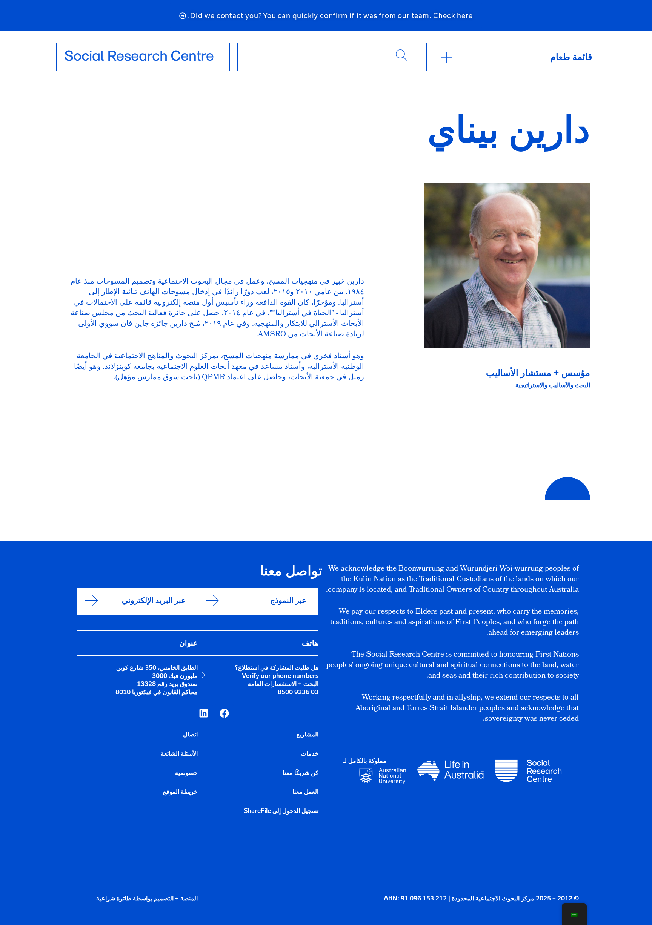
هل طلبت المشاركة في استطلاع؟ (276, 667)
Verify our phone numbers (280, 675)
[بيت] (139, 55)
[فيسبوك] (224, 713)
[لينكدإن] (203, 713)
